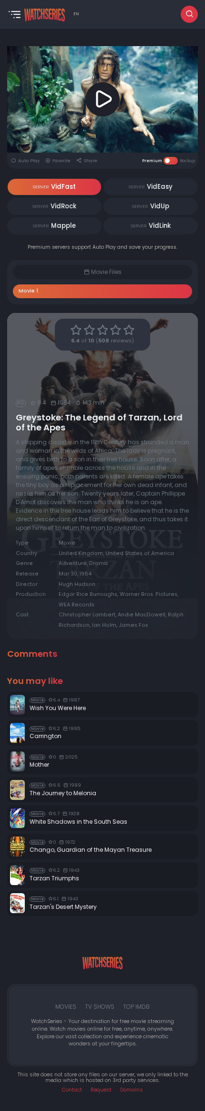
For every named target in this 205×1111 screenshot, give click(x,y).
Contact (72, 1089)
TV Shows (99, 1007)
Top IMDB (136, 1007)
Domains (131, 1089)
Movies (65, 1007)
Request (101, 1089)
